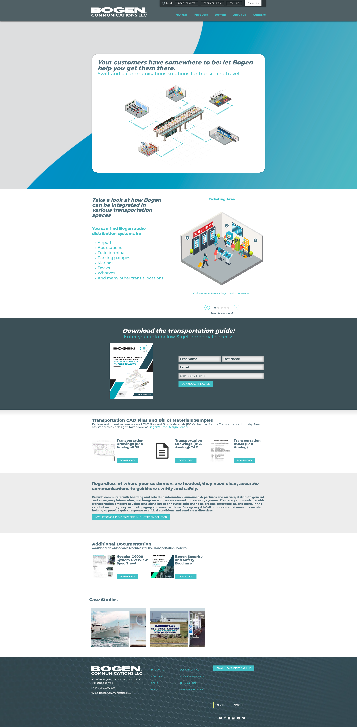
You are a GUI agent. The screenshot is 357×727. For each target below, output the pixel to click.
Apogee (238, 705)
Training (234, 3)
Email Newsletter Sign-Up (234, 668)
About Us (239, 15)
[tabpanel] (221, 246)
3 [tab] (222, 308)
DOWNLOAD (127, 460)
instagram (229, 718)
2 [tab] (218, 308)
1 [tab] (215, 308)
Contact (156, 676)
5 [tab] (228, 308)
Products (201, 15)
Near (220, 705)
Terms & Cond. (189, 683)
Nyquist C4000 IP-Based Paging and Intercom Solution (131, 517)
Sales (155, 683)
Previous (207, 307)
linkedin (233, 718)
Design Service (189, 670)
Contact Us (253, 3)
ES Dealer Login (212, 3)
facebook (225, 718)
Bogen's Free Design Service (169, 427)
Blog (154, 689)
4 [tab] (225, 308)
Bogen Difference (192, 676)
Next (236, 307)
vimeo (244, 718)
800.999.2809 (107, 688)
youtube (238, 718)
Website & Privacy (191, 689)
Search (169, 3)
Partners (259, 15)
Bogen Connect (186, 3)
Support (220, 15)
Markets (181, 15)
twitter (220, 718)
